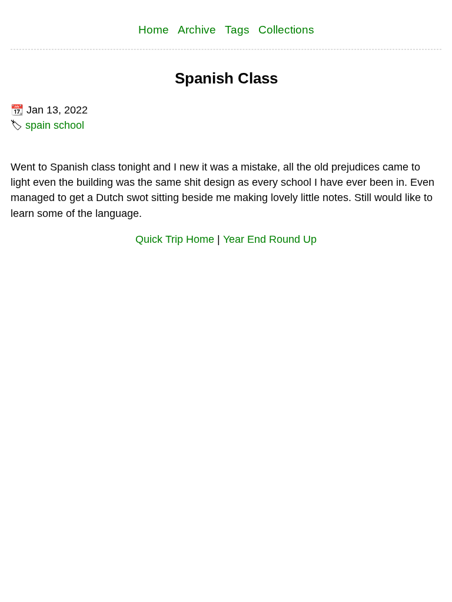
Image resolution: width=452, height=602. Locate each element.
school (69, 125)
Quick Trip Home (174, 239)
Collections (286, 29)
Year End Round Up (270, 239)
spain (38, 125)
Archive (197, 29)
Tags (237, 29)
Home (153, 29)
